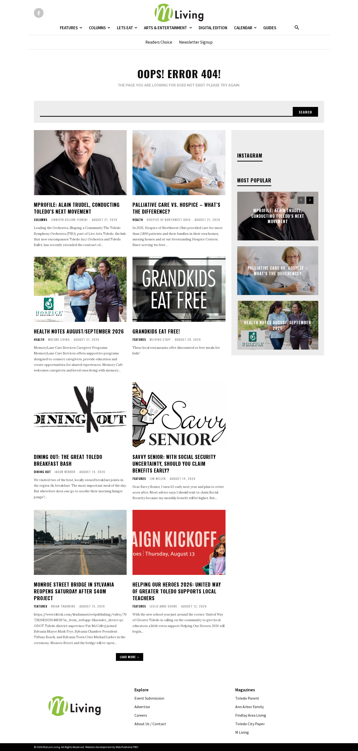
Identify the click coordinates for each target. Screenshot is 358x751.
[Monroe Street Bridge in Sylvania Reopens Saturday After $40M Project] (80, 542)
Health (137, 219)
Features (139, 339)
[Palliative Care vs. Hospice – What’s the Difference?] (178, 162)
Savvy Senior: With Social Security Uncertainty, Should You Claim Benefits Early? (174, 463)
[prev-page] (301, 200)
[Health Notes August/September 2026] (80, 289)
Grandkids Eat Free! (156, 331)
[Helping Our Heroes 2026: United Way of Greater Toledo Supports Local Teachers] (178, 542)
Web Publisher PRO (127, 747)
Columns (40, 219)
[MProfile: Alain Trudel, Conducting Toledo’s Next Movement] (80, 162)
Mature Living (59, 339)
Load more (128, 657)
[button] (297, 28)
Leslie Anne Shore (163, 606)
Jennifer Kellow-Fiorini (69, 220)
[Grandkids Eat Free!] (178, 289)
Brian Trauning (63, 606)
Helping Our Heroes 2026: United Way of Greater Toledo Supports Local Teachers (176, 591)
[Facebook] (39, 13)
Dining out (42, 471)
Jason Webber (64, 472)
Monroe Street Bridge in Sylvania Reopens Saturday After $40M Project (74, 591)
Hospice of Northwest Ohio (168, 220)
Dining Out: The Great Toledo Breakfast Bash (68, 460)
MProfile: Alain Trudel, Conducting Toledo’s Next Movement (77, 208)
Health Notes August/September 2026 (79, 331)
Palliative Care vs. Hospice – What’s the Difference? (176, 208)
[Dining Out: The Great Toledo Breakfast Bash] (80, 414)
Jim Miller (158, 478)
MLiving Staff (160, 339)
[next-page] (309, 200)
